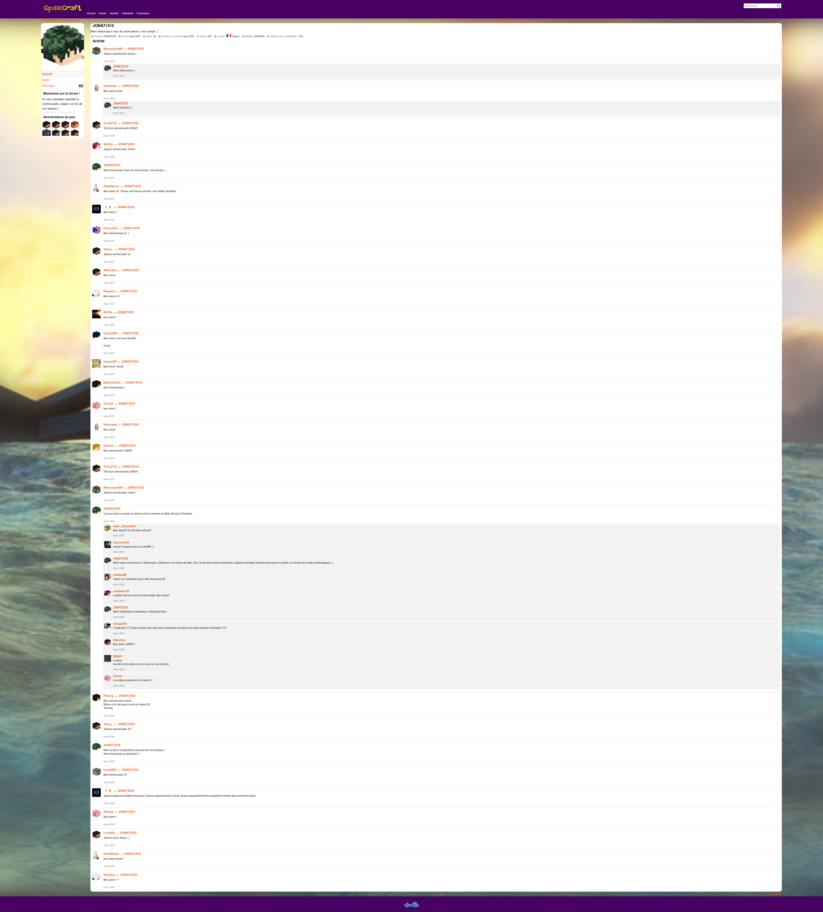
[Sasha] (46, 135)
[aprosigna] (65, 135)
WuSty (108, 144)
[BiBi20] (107, 658)
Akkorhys (110, 270)
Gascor (109, 445)
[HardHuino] (96, 188)
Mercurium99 (113, 48)
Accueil (91, 13)
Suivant (776, 893)
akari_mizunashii (124, 526)
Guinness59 (121, 542)
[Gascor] (96, 447)
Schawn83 (120, 623)
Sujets (46, 79)
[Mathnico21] (96, 384)
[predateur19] (107, 593)
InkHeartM (119, 574)
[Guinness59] (107, 544)
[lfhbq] (56, 135)
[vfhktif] (56, 126)
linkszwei (110, 85)
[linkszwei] (96, 87)
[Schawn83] (107, 625)
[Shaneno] (75, 126)
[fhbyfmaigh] (46, 126)
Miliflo (108, 312)
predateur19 (121, 591)
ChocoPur (111, 228)
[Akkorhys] (96, 272)
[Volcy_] (96, 251)
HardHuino (111, 186)
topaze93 (110, 361)
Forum (102, 13)
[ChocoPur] (96, 230)
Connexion (143, 13)
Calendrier (127, 13)
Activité (114, 13)
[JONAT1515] (107, 68)
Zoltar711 (110, 123)
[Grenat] (96, 405)
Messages (48, 85)
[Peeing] (96, 697)
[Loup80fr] (96, 771)
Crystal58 (110, 333)
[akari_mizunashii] (107, 528)
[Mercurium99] (96, 50)
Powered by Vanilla (411, 905)
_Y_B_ (108, 207)
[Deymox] (96, 293)
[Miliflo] (96, 314)
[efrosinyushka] (75, 135)
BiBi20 (117, 656)
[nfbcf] (65, 126)
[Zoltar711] (96, 125)
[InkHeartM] (107, 576)
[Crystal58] (96, 335)
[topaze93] (96, 363)
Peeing (109, 695)
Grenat (108, 403)
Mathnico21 (112, 382)
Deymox (109, 291)
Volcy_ (108, 249)
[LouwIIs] (96, 834)
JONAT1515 (135, 48)
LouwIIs (109, 832)
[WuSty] (96, 146)
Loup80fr (110, 769)
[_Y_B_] (96, 209)
